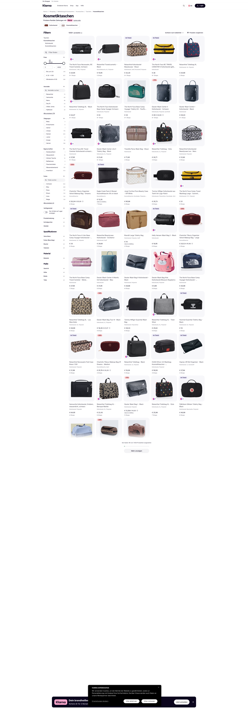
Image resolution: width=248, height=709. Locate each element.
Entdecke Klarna (62, 5)
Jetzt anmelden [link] (181, 702)
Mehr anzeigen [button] (136, 451)
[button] (190, 6)
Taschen (46, 38)
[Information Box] (82, 33)
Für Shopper (46, 1)
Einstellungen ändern (100, 701)
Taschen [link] (88, 11)
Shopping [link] (53, 11)
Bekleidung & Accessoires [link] (66, 11)
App (77, 5)
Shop (72, 5)
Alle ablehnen (131, 701)
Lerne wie (77, 20)
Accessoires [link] (80, 11)
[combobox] (174, 32)
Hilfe (82, 5)
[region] (124, 695)
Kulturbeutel (49, 43)
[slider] (45, 63)
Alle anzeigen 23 (49, 203)
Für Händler (55, 1)
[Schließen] (158, 687)
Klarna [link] (45, 11)
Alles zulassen (149, 701)
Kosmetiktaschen (50, 46)
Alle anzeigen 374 (49, 113)
